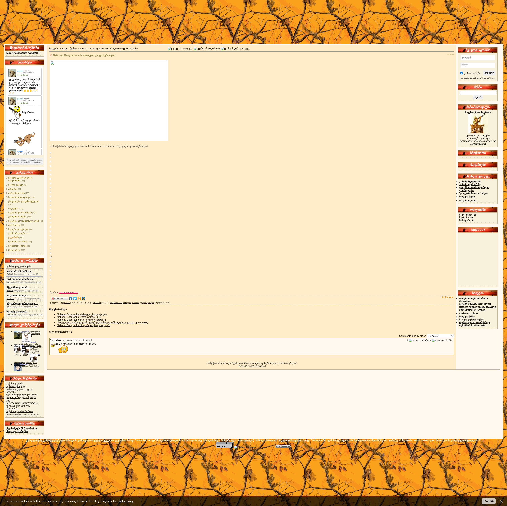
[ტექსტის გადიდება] (180, 48)
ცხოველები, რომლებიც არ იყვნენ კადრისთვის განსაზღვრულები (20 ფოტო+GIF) (102, 322)
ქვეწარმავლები (16, 233)
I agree (489, 500)
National (135, 303)
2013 (64, 48)
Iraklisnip (10, 282)
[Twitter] (75, 298)
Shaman (10, 291)
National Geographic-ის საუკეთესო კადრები (81, 319)
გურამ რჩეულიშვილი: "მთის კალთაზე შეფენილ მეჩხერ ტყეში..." (22, 397)
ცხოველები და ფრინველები (23, 201)
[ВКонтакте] (71, 298)
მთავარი (54, 48)
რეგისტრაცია (246, 366)
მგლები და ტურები (18, 229)
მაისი (73, 48)
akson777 (10, 299)
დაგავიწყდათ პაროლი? (471, 78)
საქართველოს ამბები (20, 212)
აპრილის (127, 303)
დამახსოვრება (472, 73)
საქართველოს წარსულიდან (23, 221)
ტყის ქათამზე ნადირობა (21, 279)
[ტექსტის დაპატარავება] (235, 48)
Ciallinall (10, 274)
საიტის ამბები (15, 185)
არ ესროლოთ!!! (468, 200)
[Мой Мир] (83, 298)
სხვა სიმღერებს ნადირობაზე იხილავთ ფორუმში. (22, 430)
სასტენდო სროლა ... (18, 295)
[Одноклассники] (79, 298)
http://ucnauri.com (68, 292)
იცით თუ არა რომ (17, 241)
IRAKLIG (97, 303)
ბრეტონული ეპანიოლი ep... (22, 303)
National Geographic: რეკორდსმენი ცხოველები (83, 325)
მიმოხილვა (14, 225)
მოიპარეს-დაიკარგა (19, 197)
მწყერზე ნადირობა (18, 311)
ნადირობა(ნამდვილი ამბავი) (22, 414)
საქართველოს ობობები (19, 411)
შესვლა (260, 366)
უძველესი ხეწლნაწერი (20, 271)
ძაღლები (13, 208)
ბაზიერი (12, 189)
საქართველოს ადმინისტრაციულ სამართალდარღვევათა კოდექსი (19, 387)
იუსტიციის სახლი (468, 313)
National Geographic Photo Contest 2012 (79, 317)
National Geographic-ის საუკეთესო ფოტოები (82, 314)
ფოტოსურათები (147, 303)
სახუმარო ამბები (17, 246)
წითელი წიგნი (467, 196)
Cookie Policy (125, 501)
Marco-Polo (11, 315)
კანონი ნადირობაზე (470, 181)
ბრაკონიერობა (16, 193)
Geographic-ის (116, 303)
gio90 (9, 307)
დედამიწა (13, 237)
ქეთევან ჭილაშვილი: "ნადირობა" (18, 407)
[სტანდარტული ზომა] (207, 48)
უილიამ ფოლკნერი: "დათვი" (22, 403)
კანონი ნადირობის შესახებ (30, 365)
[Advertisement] (253, 476)
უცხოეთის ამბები (17, 216)
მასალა (87, 340)
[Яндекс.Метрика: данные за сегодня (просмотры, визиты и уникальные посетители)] (245, 447)
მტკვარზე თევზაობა (18, 287)
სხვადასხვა (14, 250)
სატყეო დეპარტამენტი (471, 319)
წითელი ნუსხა (467, 316)
